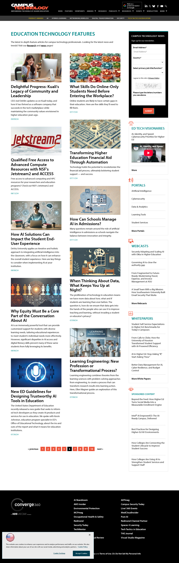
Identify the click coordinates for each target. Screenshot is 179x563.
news (43, 45)
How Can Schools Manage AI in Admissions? (93, 221)
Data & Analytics (140, 206)
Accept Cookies (81, 553)
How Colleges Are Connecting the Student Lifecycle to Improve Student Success (148, 445)
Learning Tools (139, 214)
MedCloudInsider (129, 512)
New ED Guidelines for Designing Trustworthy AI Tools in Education (33, 396)
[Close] (90, 535)
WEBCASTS (140, 246)
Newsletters (152, 11)
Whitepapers (142, 318)
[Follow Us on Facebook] (158, 6)
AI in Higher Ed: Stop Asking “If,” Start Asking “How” (147, 355)
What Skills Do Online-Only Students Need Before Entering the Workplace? (94, 91)
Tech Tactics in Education (133, 529)
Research (102, 11)
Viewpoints (80, 11)
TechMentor (80, 529)
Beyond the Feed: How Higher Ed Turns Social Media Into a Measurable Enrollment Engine (148, 402)
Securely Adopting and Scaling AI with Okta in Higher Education (148, 253)
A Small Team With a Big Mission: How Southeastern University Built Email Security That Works (148, 292)
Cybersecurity (138, 198)
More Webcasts (139, 303)
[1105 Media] (26, 528)
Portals (138, 185)
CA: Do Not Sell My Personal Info (126, 553)
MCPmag (78, 512)
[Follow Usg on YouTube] (162, 6)
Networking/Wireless (79, 18)
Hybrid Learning (59, 18)
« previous (33, 448)
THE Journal (127, 533)
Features (69, 11)
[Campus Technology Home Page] (30, 8)
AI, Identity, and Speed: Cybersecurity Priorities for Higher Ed (148, 136)
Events (139, 11)
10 (91, 448)
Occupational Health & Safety (89, 516)
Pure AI (124, 516)
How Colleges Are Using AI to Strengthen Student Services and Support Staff (148, 462)
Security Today (81, 525)
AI (47, 18)
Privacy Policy (153, 78)
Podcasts (113, 11)
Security (120, 18)
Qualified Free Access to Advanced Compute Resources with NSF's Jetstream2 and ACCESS (32, 166)
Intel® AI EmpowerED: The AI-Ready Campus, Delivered (146, 417)
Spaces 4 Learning (130, 525)
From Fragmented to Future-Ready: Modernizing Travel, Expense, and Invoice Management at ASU (146, 277)
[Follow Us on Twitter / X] (150, 6)
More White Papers (141, 378)
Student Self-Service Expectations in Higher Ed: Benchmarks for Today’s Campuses (148, 327)
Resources (126, 11)
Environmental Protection (87, 508)
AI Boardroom (81, 499)
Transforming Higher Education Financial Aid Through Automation (91, 157)
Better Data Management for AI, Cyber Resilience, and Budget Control (147, 367)
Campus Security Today (132, 504)
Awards (90, 11)
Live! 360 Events (129, 508)
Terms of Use (105, 553)
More (162, 11)
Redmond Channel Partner (134, 520)
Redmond (78, 520)
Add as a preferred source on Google (133, 5)
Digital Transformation (102, 18)
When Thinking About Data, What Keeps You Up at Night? (95, 285)
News (60, 11)
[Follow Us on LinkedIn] (146, 6)
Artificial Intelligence (141, 190)
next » (100, 448)
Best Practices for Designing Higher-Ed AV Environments (145, 430)
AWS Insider (80, 504)
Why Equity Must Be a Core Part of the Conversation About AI (35, 315)
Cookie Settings (59, 553)
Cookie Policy (83, 547)
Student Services (140, 222)
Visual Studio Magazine (133, 537)
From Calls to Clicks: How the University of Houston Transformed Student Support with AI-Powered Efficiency (146, 342)
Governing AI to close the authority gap (144, 264)
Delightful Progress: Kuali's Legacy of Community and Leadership (35, 91)
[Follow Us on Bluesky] (153, 6)
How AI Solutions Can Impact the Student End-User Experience (33, 239)
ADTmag (125, 499)
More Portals (138, 230)
